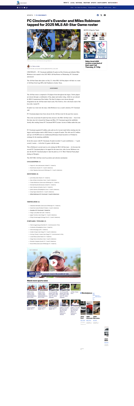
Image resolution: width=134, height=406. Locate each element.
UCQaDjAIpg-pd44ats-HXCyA (25, 7)
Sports (93, 3)
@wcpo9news (27, 7)
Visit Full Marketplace (98, 296)
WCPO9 (18, 7)
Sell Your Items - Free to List (94, 296)
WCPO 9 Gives (107, 7)
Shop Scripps (102, 3)
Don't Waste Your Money (81, 7)
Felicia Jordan (36, 66)
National (79, 3)
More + (114, 7)
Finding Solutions (92, 7)
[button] (32, 291)
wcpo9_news (20, 7)
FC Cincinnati (41, 15)
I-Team (71, 7)
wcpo (22, 7)
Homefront (100, 7)
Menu (66, 2)
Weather (86, 3)
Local (72, 3)
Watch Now (112, 3)
